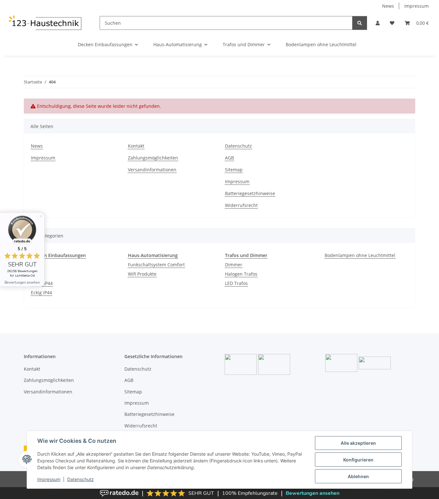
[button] (378, 23)
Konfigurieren (358, 459)
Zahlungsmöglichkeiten (153, 158)
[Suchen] (359, 23)
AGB (229, 158)
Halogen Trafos (241, 274)
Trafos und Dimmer (246, 255)
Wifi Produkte (142, 274)
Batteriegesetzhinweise (250, 193)
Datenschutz (80, 479)
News (388, 6)
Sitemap (234, 170)
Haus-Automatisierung (153, 255)
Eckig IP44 (41, 292)
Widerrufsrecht (241, 205)
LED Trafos (236, 283)
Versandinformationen (152, 170)
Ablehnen (358, 476)
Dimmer (233, 265)
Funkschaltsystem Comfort (156, 265)
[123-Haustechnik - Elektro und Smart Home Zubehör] (44, 23)
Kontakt (136, 146)
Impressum (48, 479)
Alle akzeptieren (358, 443)
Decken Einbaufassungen (58, 255)
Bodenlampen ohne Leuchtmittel (360, 255)
